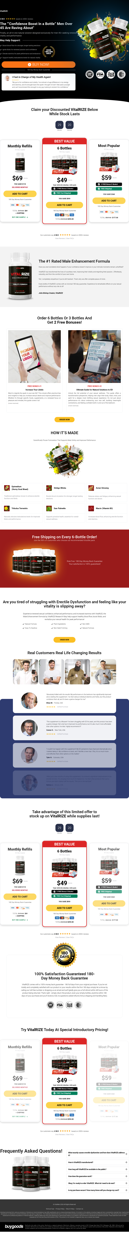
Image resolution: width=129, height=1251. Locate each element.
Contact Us (79, 1209)
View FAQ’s (70, 238)
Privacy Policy (60, 1209)
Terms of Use (50, 1209)
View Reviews (60, 238)
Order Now (64, 419)
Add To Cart (20, 193)
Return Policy (70, 1209)
